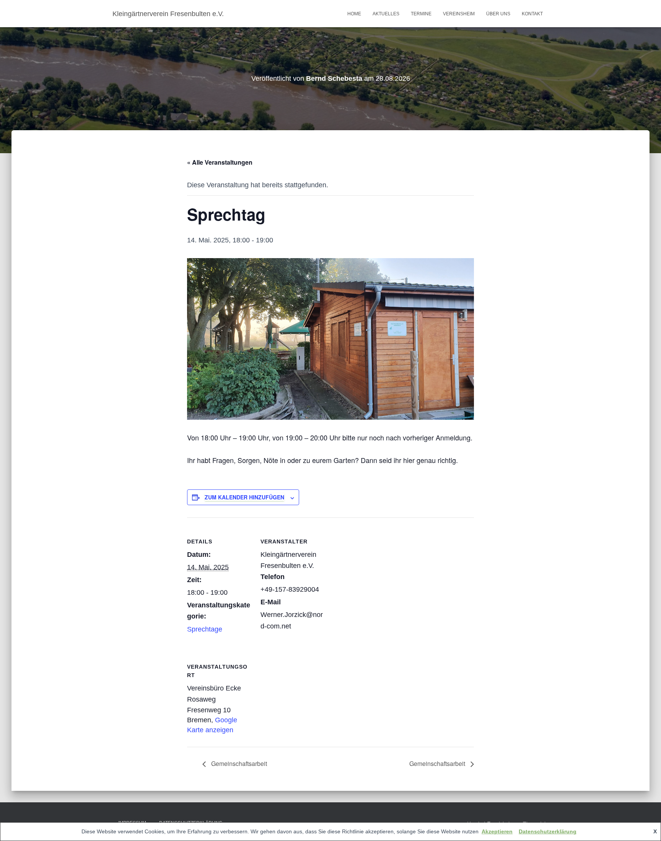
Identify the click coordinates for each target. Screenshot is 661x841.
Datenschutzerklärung (547, 831)
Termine (421, 13)
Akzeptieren (497, 831)
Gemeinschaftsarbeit (238, 763)
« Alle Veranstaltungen (219, 162)
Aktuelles (386, 13)
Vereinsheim (459, 13)
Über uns (498, 13)
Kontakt (532, 13)
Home (354, 13)
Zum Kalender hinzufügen (244, 497)
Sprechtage (204, 629)
